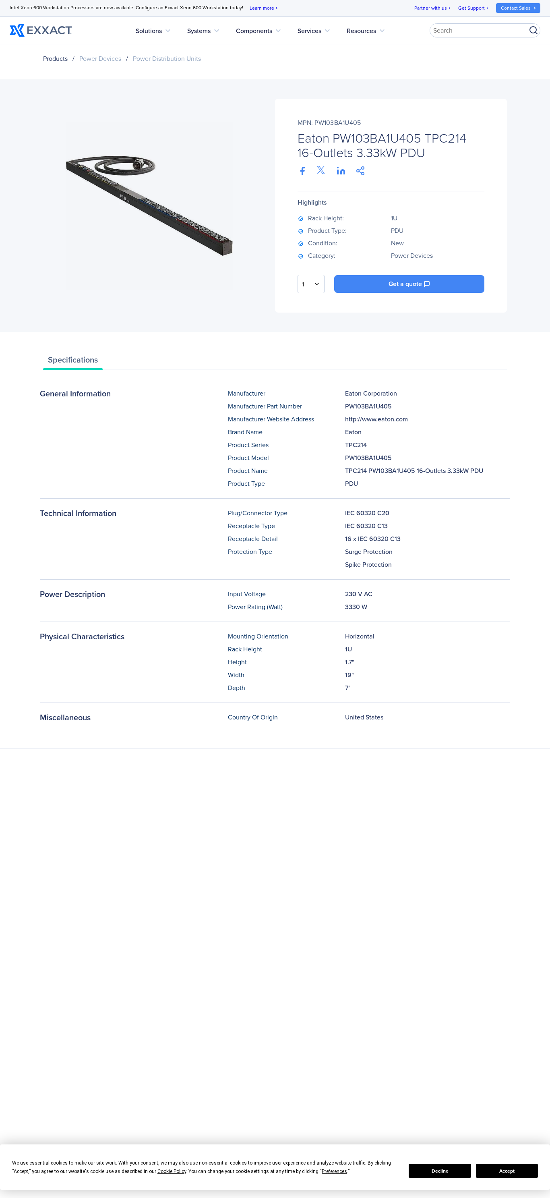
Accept (507, 1171)
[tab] (73, 361)
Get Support (474, 8)
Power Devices (100, 58)
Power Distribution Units (167, 58)
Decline (440, 1171)
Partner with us (433, 8)
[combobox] (311, 284)
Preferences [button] (334, 1171)
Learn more (264, 8)
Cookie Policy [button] (171, 1171)
